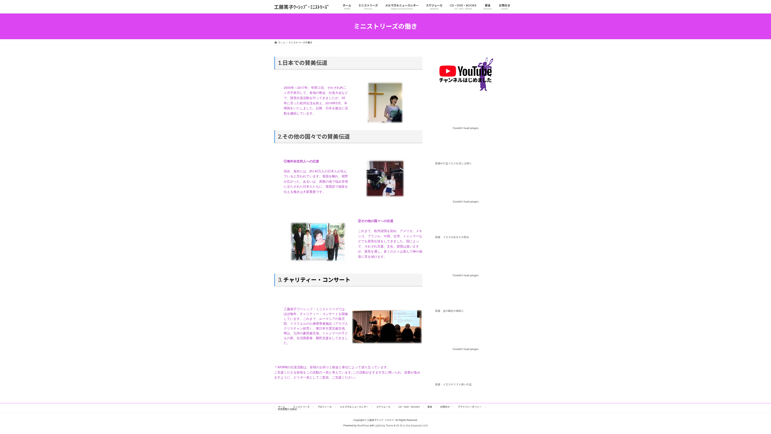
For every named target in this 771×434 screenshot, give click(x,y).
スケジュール (383, 406)
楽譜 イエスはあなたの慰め (452, 237)
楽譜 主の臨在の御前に (449, 310)
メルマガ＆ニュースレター (354, 406)
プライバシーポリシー (470, 406)
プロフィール (324, 406)
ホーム (281, 406)
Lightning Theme (384, 425)
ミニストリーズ (301, 406)
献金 (429, 406)
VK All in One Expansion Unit (412, 425)
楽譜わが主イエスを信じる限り (453, 163)
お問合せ (445, 406)
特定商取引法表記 (287, 409)
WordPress (363, 425)
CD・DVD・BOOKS (409, 406)
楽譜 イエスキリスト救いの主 (454, 384)
